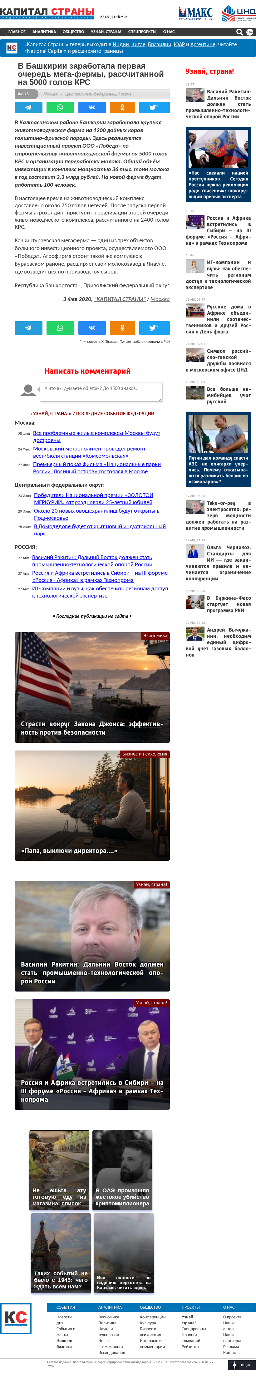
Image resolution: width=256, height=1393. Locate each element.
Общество (73, 32)
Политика (107, 1323)
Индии (121, 44)
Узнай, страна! (106, 32)
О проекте (232, 1317)
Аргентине (202, 44)
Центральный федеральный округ (98, 94)
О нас (169, 32)
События (66, 1307)
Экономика (155, 635)
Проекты (191, 1307)
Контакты (231, 1353)
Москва (50, 94)
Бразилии (159, 44)
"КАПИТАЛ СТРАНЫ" (120, 300)
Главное (17, 32)
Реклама (231, 1347)
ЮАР (179, 44)
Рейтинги (190, 1347)
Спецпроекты (142, 32)
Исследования (111, 1353)
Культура (148, 1323)
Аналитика (44, 32)
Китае (138, 44)
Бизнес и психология (144, 754)
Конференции (153, 1317)
